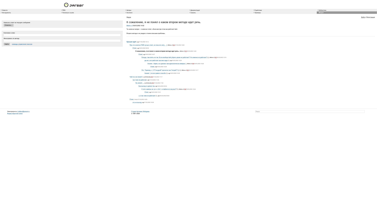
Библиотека (322, 10)
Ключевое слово (9, 33)
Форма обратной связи (14, 113)
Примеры (258, 12)
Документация (195, 10)
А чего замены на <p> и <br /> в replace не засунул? (158, 89)
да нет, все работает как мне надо (156, 60)
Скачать (193, 12)
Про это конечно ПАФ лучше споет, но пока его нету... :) (148, 45)
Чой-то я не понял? (136, 77)
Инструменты (6, 12)
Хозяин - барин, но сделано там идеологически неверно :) (166, 63)
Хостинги (129, 12)
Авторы (129, 10)
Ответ (135, 48)
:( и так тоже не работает (147, 96)
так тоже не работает (140, 80)
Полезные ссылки (68, 12)
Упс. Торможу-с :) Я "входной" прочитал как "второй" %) (160, 70)
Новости (4, 10)
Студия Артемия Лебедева (140, 111)
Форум (321, 12)
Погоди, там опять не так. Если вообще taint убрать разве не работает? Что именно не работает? (174, 57)
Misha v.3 (130, 25)
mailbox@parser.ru (23, 111)
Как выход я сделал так (147, 86)
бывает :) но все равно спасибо (155, 73)
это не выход (137, 102)
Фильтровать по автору (11, 38)
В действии (258, 10)
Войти (363, 17)
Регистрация (370, 17)
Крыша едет (131, 41)
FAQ (63, 10)
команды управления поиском (22, 44)
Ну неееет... (139, 83)
